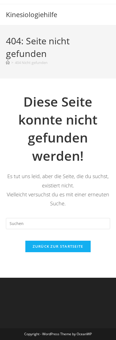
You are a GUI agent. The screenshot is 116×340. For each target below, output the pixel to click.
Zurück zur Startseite (58, 246)
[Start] (8, 62)
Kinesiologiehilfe (31, 14)
